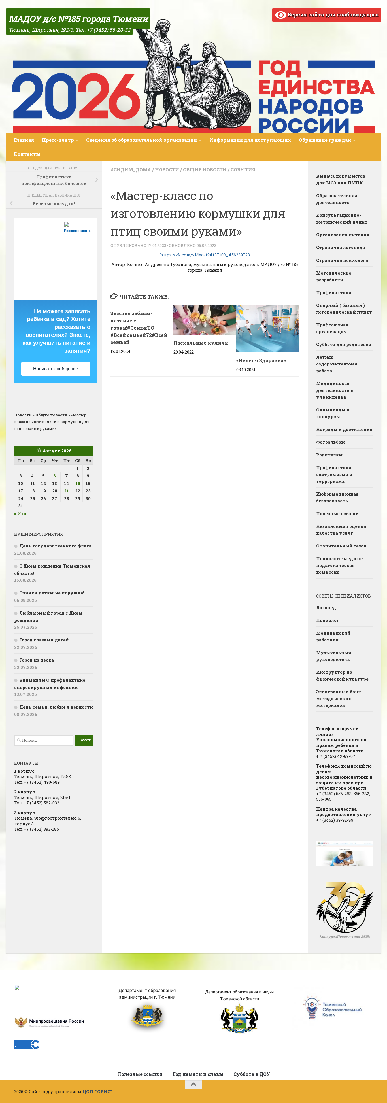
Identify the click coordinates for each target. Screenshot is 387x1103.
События (243, 170)
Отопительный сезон (341, 546)
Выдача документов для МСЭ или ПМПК (340, 179)
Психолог (327, 620)
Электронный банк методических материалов (338, 698)
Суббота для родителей (343, 344)
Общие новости (205, 170)
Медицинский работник (333, 636)
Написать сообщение (55, 368)
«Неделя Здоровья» (261, 360)
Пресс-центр (58, 140)
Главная (24, 140)
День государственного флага (55, 546)
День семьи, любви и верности (56, 707)
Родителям (329, 455)
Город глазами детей (44, 640)
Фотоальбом (330, 442)
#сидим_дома (130, 170)
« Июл (21, 513)
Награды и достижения (344, 429)
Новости (167, 170)
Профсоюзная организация (332, 328)
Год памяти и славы (198, 1074)
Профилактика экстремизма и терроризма (334, 474)
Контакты (27, 154)
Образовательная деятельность (336, 199)
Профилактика (333, 292)
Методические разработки (333, 276)
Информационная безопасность (337, 497)
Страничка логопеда (340, 247)
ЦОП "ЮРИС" (97, 1091)
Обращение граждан (325, 140)
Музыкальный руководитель (333, 656)
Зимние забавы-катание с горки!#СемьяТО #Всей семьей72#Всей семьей (138, 327)
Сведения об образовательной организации (141, 140)
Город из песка (36, 660)
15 (77, 483)
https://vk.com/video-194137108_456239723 (205, 255)
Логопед (326, 607)
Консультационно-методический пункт (341, 218)
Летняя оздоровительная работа (337, 363)
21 (66, 491)
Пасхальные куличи (200, 342)
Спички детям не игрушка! (51, 593)
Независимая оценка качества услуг (341, 529)
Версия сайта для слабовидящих (332, 14)
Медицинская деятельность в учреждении (335, 390)
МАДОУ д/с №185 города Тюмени (78, 18)
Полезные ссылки (337, 513)
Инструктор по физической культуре (342, 675)
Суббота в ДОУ (251, 1074)
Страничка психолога (342, 260)
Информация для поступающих (250, 140)
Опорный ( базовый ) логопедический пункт (344, 308)
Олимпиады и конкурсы (333, 413)
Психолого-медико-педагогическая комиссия (339, 565)
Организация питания (342, 234)
